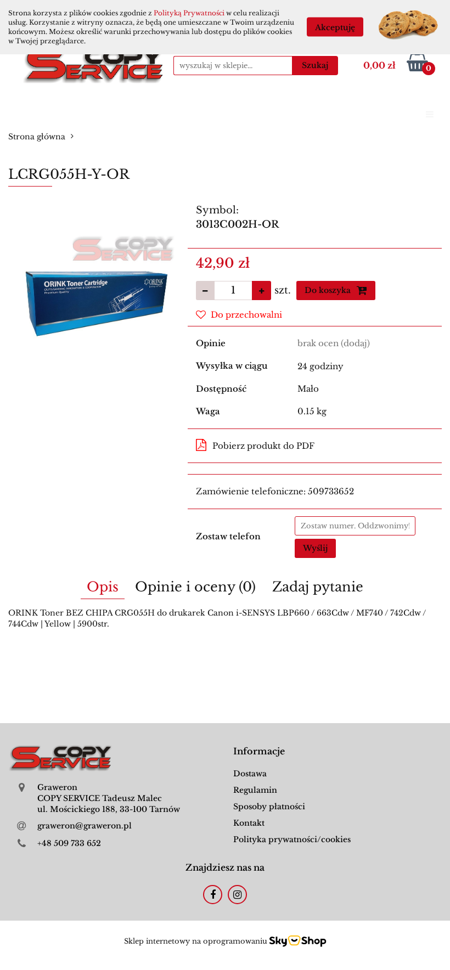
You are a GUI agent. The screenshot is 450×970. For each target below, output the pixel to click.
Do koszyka (329, 290)
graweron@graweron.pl (84, 826)
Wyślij (315, 548)
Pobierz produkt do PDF (263, 446)
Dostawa (250, 774)
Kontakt (249, 823)
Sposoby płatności (269, 806)
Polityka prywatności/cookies (292, 839)
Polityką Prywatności (189, 13)
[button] (259, 751)
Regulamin (255, 790)
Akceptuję (335, 27)
